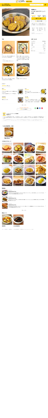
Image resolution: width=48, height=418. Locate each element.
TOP (2, 229)
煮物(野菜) (10, 229)
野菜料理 (6, 229)
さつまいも (33, 41)
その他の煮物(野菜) (16, 229)
